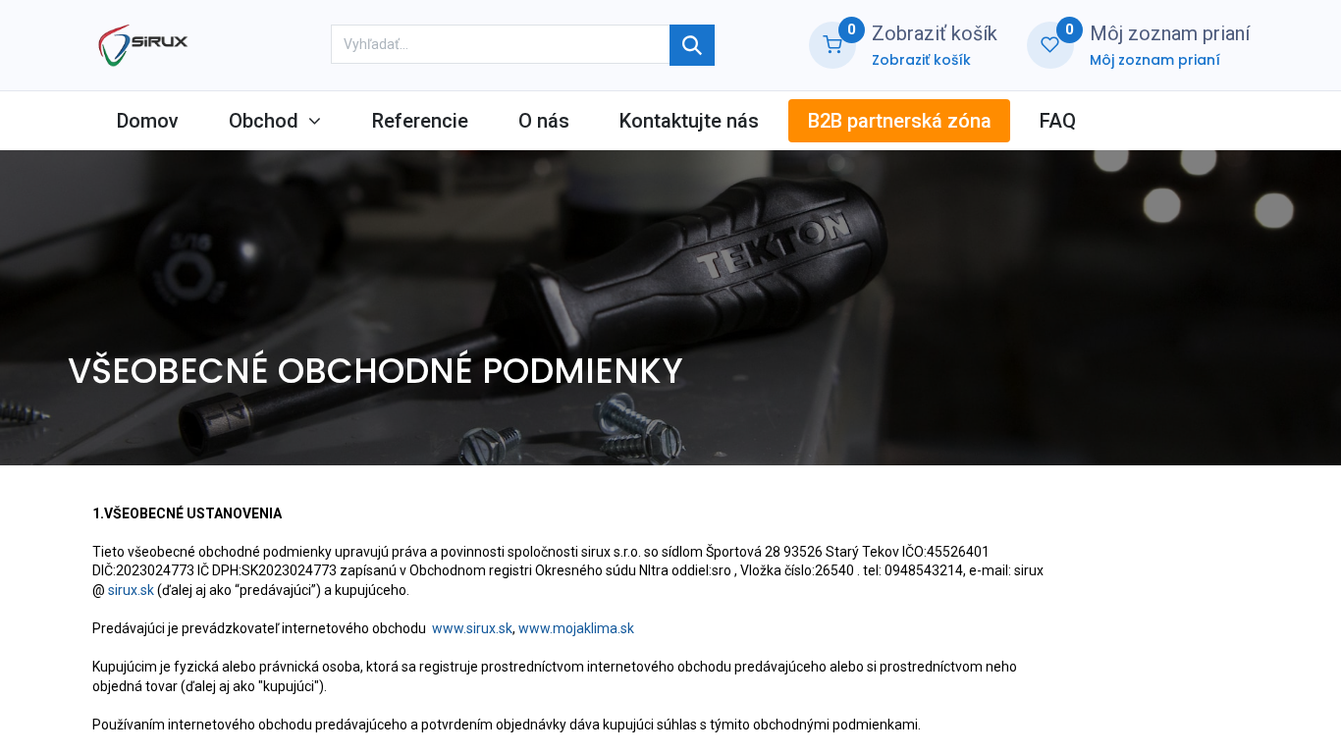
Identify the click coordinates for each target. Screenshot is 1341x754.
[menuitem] (148, 120)
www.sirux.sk (472, 628)
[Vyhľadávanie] (692, 45)
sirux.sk (131, 590)
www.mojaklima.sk (576, 628)
